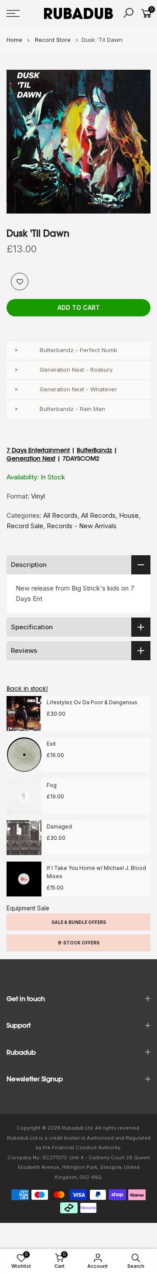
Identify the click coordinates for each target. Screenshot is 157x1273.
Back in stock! (27, 689)
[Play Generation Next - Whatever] (16, 389)
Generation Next (31, 458)
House (129, 515)
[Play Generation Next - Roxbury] (16, 370)
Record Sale (25, 526)
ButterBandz (94, 450)
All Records (60, 515)
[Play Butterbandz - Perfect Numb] (16, 350)
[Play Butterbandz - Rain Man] (16, 409)
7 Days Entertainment (38, 450)
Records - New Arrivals (81, 526)
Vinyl (38, 496)
